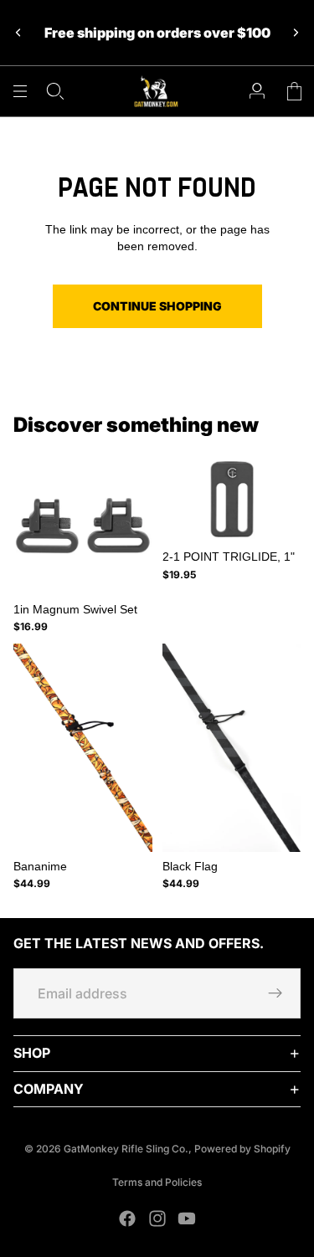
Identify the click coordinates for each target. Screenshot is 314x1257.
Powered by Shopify (242, 1148)
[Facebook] (127, 1218)
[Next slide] (295, 32)
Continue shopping (157, 306)
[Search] (55, 91)
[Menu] (20, 91)
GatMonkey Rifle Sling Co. (126, 1148)
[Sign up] (275, 994)
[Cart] (293, 91)
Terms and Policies (157, 1182)
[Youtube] (187, 1218)
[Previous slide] (18, 32)
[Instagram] (157, 1218)
